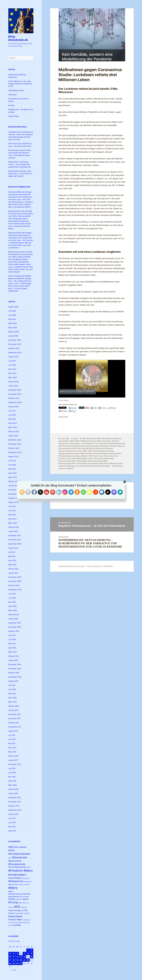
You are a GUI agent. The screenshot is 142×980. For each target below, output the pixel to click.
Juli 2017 (11, 735)
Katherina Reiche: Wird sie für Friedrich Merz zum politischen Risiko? (20, 204)
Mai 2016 (11, 777)
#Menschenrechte (24, 884)
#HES (74, 448)
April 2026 (12, 323)
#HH (79, 448)
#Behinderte (91, 438)
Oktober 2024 (13, 398)
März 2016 (12, 785)
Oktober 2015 (13, 806)
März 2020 (12, 610)
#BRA (72, 441)
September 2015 (14, 810)
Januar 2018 (13, 710)
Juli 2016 (11, 768)
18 (14, 960)
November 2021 (14, 540)
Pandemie (11, 922)
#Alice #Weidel (20, 847)
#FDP (29, 867)
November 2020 (14, 581)
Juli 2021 (11, 552)
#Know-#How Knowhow (104, 448)
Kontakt (11, 105)
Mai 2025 (12, 369)
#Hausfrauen (105, 446)
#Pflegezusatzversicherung (68, 453)
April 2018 (12, 698)
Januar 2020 (13, 619)
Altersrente (24, 907)
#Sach (106, 456)
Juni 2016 (12, 773)
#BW (98, 441)
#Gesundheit (94, 446)
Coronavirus (19, 913)
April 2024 (12, 423)
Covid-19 (26, 913)
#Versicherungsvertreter (67, 463)
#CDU (11, 850)
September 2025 (15, 352)
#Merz (13, 888)
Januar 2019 (13, 660)
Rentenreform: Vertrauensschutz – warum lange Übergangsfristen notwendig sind (19, 164)
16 (32, 957)
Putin (15, 922)
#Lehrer (79, 451)
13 (21, 957)
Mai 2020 (12, 602)
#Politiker (89, 453)
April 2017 (12, 748)
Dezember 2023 (14, 440)
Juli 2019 (11, 635)
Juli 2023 (12, 461)
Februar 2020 (13, 614)
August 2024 (13, 407)
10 (10, 957)
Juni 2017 (12, 739)
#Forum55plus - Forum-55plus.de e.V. (83, 443)
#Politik (11, 899)
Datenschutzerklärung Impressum (71, 566)
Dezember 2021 (14, 535)
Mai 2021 (11, 556)
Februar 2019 (13, 656)
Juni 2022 (12, 510)
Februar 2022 (13, 527)
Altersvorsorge (14, 910)
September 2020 (15, 590)
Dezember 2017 (14, 714)
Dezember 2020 (14, 577)
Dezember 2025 (14, 340)
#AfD (11, 847)
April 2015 (12, 831)
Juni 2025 (12, 365)
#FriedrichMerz (17, 874)
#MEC (84, 451)
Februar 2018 (13, 706)
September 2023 (15, 452)
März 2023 (12, 477)
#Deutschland (14, 861)
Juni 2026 (12, 315)
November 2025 (14, 344)
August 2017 (13, 731)
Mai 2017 (11, 743)
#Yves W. (11, 907)
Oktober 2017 (13, 723)
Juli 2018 (11, 685)
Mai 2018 (11, 693)
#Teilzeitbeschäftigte (79, 458)
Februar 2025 (13, 382)
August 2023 (13, 456)
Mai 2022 (12, 515)
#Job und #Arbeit (88, 448)
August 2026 (13, 307)
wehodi (75, 438)
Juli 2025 (12, 361)
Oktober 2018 (13, 673)
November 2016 (14, 764)
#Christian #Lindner (19, 853)
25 (14, 963)
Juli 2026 (12, 311)
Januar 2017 (13, 760)
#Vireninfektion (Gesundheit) (87, 463)
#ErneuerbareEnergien (17, 867)
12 (17, 957)
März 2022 (12, 523)
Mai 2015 (11, 827)
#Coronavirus (106, 441)
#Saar (100, 456)
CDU (25, 910)
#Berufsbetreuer (108, 438)
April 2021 (12, 560)
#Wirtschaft (25, 903)
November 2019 (14, 627)
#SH (69, 458)
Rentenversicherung (24, 922)
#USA (20, 903)
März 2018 (12, 702)
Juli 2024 (12, 411)
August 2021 (13, 548)
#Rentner (84, 456)
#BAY (84, 438)
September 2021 (14, 544)
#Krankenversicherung (66, 451)
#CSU (9, 858)
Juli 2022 (12, 506)
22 (28, 960)
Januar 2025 (13, 386)
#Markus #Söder (13, 884)
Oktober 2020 (13, 585)
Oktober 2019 (13, 631)
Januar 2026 (13, 336)
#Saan (95, 456)
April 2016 (12, 781)
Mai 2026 (12, 319)
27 (21, 963)
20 (21, 960)
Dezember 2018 (14, 664)
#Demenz (115, 441)
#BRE (77, 441)
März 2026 (12, 327)
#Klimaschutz (15, 881)
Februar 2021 (13, 569)
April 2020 (12, 606)
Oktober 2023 (13, 448)
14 (24, 957)
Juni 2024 (12, 415)
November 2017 (14, 718)
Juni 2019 (12, 639)
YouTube (16, 925)
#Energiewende (16, 864)
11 (14, 957)
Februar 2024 (13, 431)
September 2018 (14, 677)
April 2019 (12, 648)
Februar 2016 (13, 789)
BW (22, 910)
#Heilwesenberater (117, 446)
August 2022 (13, 502)
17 (10, 960)
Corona (11, 913)
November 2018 (14, 669)
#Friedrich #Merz (20, 870)
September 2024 (15, 402)
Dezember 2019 (14, 623)
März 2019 (12, 652)
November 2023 (14, 444)
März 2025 (12, 377)
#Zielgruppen (71, 466)
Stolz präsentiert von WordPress (100, 566)
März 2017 (12, 752)
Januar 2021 (13, 573)
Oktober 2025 (13, 348)
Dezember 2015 (14, 797)
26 (17, 963)
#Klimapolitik (25, 878)
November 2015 (14, 802)
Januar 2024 (13, 436)
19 (17, 960)
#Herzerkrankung (64, 448)
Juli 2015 (11, 818)
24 (10, 963)
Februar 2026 (13, 332)
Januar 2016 (13, 793)
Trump (10, 925)
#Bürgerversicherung (88, 441)
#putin (25, 899)
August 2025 (13, 357)
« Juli (13, 970)
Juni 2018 (12, 689)
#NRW (95, 451)
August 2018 (13, 681)
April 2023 (12, 473)
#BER (99, 438)
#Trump (13, 902)
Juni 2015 (12, 822)
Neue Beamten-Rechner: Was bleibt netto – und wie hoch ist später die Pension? (20, 173)
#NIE (90, 451)
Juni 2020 (12, 598)
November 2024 (14, 394)
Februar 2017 (13, 756)
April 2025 (12, 373)
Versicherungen (104, 466)
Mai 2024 (12, 419)
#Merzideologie (13, 896)
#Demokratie (19, 857)
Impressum (12, 94)
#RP (90, 456)
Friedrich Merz (15, 919)
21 (24, 960)
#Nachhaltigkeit (24, 896)
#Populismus (18, 899)
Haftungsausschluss (16, 90)
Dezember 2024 (14, 390)
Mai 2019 (11, 644)
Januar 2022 (13, 531)
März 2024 (12, 427)
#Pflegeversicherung (106, 451)
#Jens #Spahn (15, 878)
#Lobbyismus (27, 881)
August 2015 (13, 814)
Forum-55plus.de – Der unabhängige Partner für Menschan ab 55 (20, 83)
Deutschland (15, 916)
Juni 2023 (12, 465)
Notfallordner (26, 920)
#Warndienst (103, 463)
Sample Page (13, 116)
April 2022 (12, 519)
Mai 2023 (12, 469)
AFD (17, 906)
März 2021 (12, 565)
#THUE (90, 458)
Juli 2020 (12, 594)
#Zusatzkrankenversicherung (87, 466)
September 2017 (14, 727)
